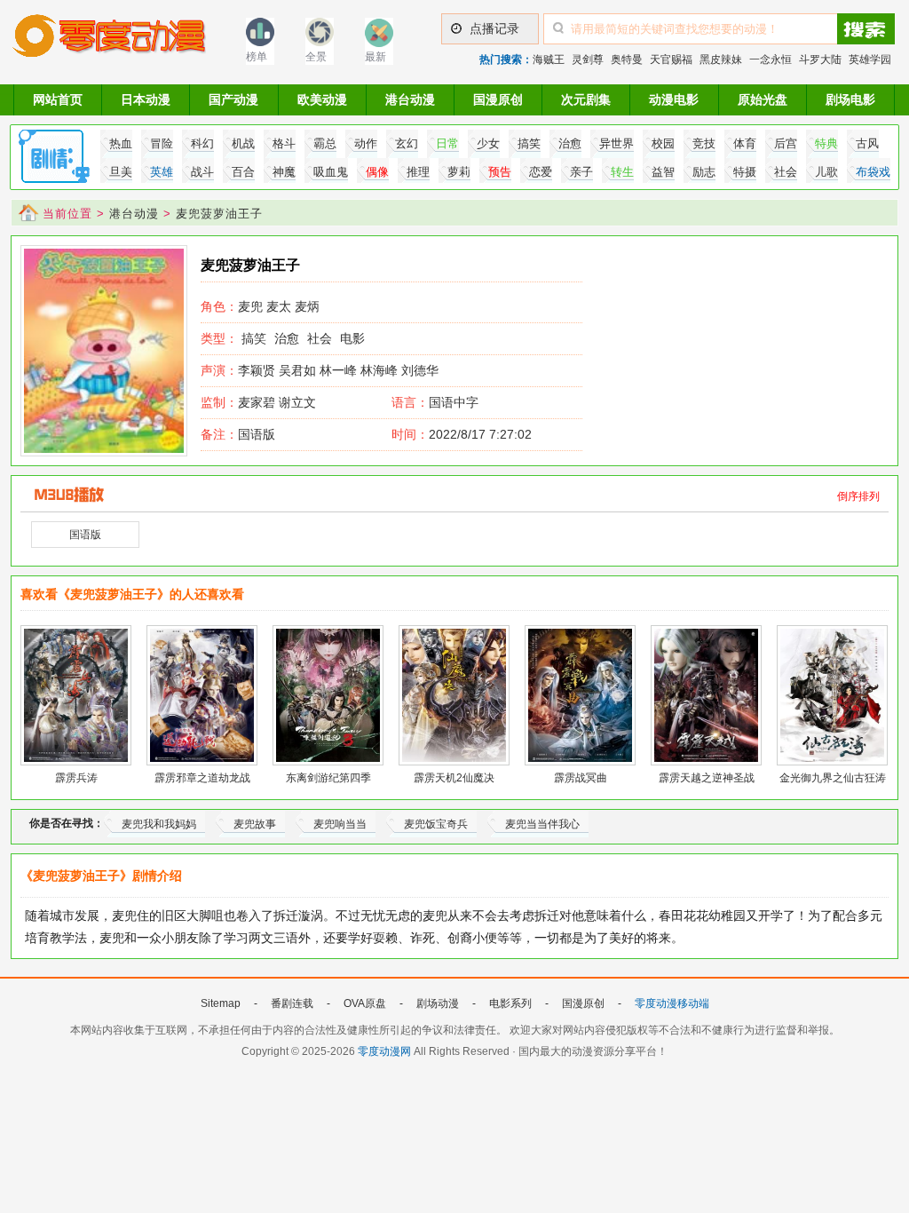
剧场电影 (850, 99)
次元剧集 (586, 99)
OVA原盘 (365, 1003)
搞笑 (253, 338)
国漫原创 (498, 99)
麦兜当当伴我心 (542, 824)
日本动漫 (145, 99)
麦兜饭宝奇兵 (436, 824)
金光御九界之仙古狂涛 (832, 778)
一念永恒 (770, 59)
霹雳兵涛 (76, 778)
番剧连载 (292, 1003)
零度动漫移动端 (672, 1003)
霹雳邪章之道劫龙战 (202, 778)
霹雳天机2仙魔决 (454, 778)
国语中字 (453, 402)
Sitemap (221, 1003)
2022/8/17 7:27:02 (461, 434)
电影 (352, 338)
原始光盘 (762, 99)
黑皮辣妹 (721, 59)
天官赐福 (671, 59)
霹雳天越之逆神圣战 (707, 778)
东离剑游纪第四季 (328, 778)
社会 (319, 338)
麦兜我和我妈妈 (159, 824)
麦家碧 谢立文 (258, 402)
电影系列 (510, 1003)
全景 (316, 57)
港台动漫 (410, 99)
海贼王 (549, 59)
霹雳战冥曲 (580, 778)
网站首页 (58, 99)
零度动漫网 (384, 1051)
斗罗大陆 (820, 59)
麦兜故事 (254, 824)
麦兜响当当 (340, 824)
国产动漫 (233, 99)
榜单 (256, 57)
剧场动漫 (437, 1003)
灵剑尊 (588, 59)
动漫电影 (674, 99)
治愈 (286, 338)
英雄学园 (870, 59)
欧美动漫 (322, 99)
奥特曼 (627, 59)
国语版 (238, 434)
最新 (375, 57)
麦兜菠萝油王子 (219, 213)
